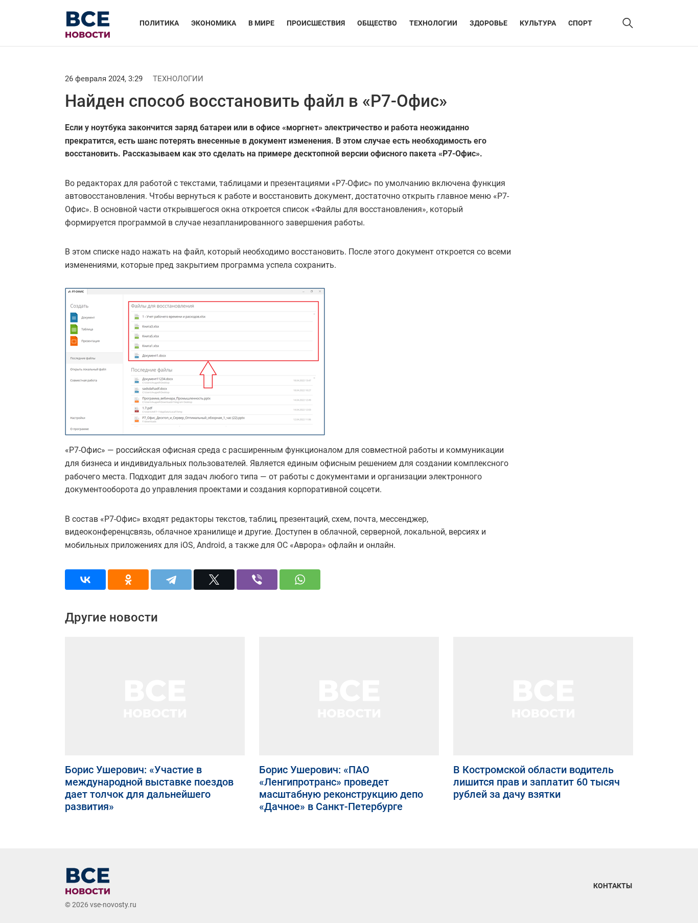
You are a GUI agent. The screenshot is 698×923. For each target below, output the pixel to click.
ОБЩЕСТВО (377, 23)
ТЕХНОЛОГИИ (433, 23)
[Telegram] (171, 579)
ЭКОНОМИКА (213, 23)
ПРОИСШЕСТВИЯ (316, 23)
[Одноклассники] (128, 579)
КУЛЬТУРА (538, 23)
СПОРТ (580, 23)
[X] (214, 579)
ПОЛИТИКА (159, 23)
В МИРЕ (261, 23)
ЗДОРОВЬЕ (488, 23)
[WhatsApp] (300, 579)
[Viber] (257, 579)
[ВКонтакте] (85, 579)
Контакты (612, 886)
